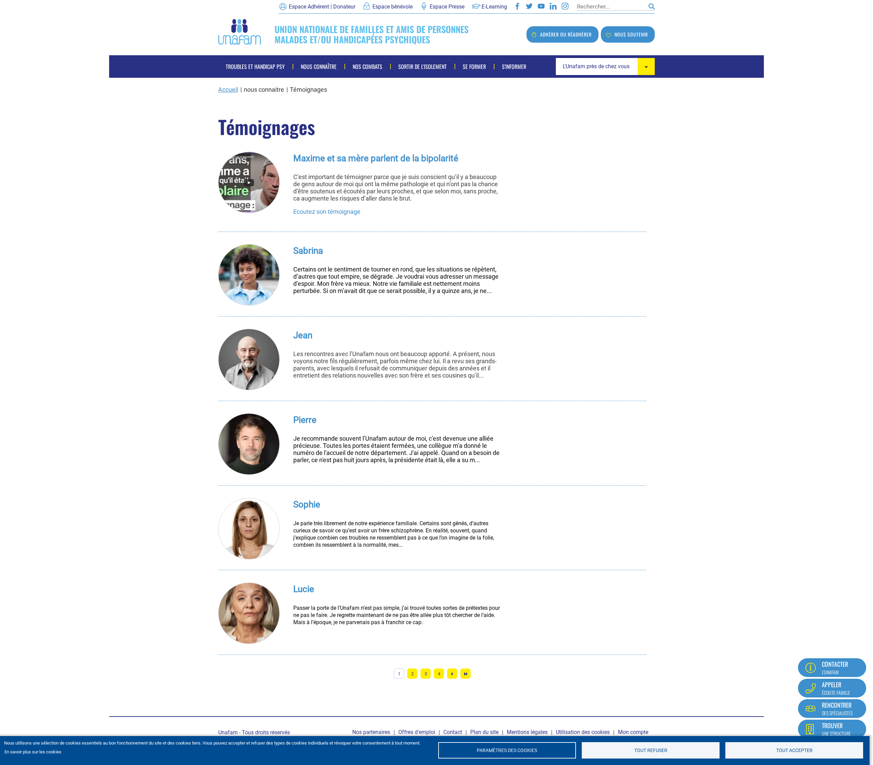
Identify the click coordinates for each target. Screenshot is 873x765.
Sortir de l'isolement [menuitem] (422, 66)
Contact (452, 732)
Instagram (565, 6)
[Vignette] (249, 182)
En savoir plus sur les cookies (32, 751)
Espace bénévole (392, 6)
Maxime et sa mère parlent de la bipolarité (375, 158)
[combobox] (605, 66)
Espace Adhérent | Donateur (322, 6)
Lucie (303, 589)
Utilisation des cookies (583, 732)
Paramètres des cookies (507, 750)
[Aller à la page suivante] (452, 673)
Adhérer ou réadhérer (566, 34)
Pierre (304, 420)
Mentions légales (527, 732)
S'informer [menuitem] (514, 66)
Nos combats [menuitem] (367, 66)
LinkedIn (553, 6)
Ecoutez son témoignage (326, 211)
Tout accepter (794, 750)
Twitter (529, 6)
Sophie (306, 504)
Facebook (517, 6)
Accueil (228, 89)
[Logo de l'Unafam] (239, 31)
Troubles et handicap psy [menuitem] (255, 66)
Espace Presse (447, 6)
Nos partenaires (371, 732)
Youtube (541, 6)
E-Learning (494, 6)
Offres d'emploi (416, 732)
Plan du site (484, 732)
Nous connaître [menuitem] (319, 66)
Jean (302, 335)
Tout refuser (650, 750)
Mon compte (633, 732)
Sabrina (308, 251)
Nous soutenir (631, 34)
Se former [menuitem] (474, 66)
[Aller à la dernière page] (465, 673)
